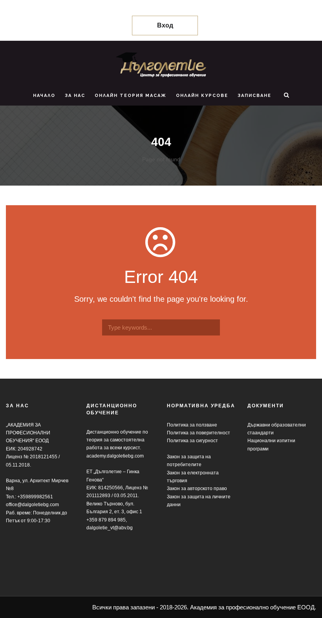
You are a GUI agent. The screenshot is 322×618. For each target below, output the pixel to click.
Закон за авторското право (197, 488)
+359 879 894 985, (106, 520)
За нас (75, 95)
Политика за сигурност (192, 440)
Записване (254, 95)
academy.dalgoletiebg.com (115, 456)
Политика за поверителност (198, 433)
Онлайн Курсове (202, 95)
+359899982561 (35, 497)
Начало (44, 95)
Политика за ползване (192, 425)
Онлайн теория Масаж (130, 95)
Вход (165, 25)
